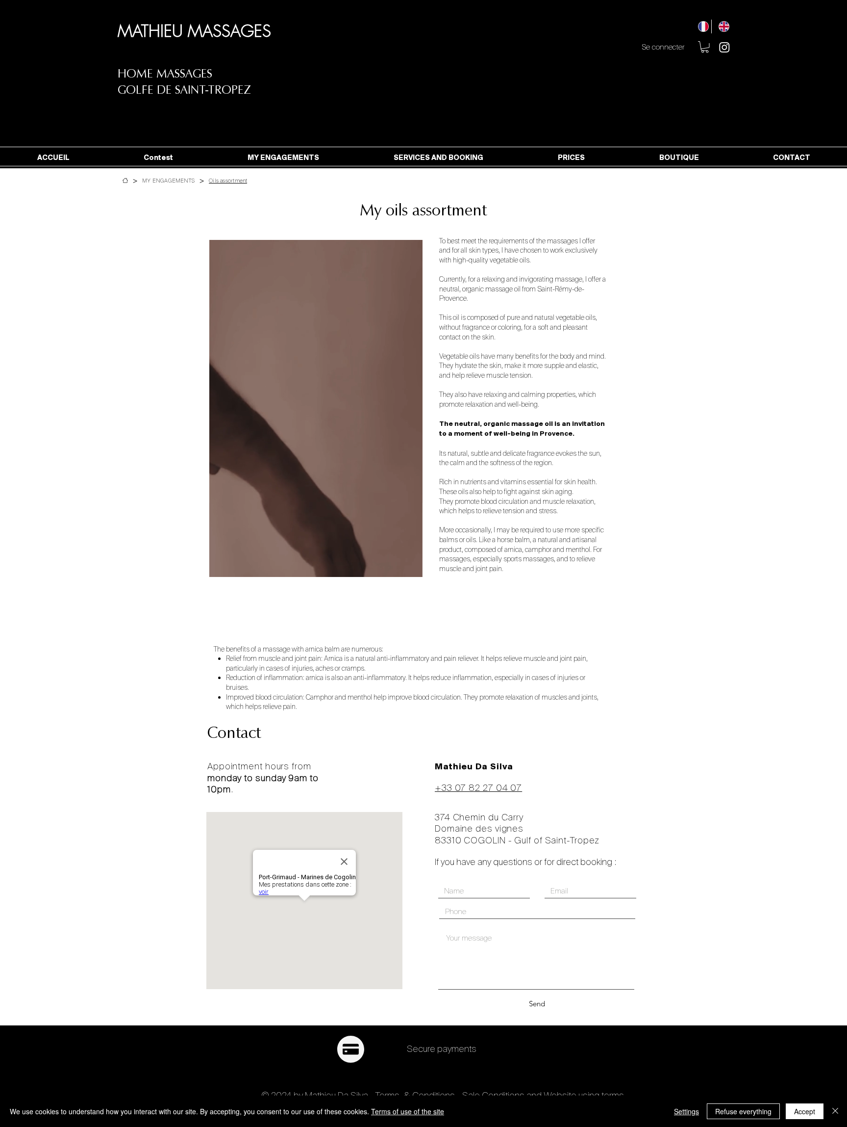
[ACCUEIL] (125, 180)
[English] (721, 26)
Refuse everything (743, 1111)
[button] (705, 47)
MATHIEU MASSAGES (194, 31)
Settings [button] (686, 1111)
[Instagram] (724, 47)
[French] (701, 26)
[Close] (835, 1111)
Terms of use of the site (407, 1111)
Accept (804, 1111)
